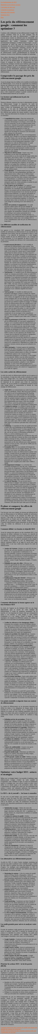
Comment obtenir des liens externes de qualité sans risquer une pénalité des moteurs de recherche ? (19, 1028)
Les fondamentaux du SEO (9, 2)
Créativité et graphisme (7, 10)
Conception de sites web (8, 7)
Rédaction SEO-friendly (8, 12)
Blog (2, 17)
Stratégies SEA (5, 15)
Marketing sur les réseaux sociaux (10, 5)
